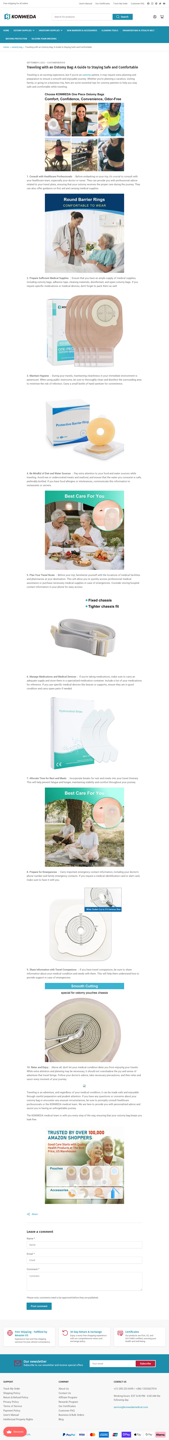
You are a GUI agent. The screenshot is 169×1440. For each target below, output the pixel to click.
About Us (64, 1388)
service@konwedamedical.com (131, 1407)
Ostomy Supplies (23, 30)
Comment (33, 1269)
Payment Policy (11, 1410)
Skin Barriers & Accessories (82, 30)
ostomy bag (17, 47)
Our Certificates (102, 3)
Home (6, 30)
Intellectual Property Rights (18, 1419)
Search (124, 16)
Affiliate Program (68, 1397)
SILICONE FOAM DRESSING (44, 38)
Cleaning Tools (109, 30)
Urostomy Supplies (49, 30)
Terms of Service (12, 1406)
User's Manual (85, 3)
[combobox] (92, 16)
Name (31, 1238)
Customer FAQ (137, 3)
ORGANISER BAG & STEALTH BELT (138, 30)
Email (31, 1253)
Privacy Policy (11, 1401)
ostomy (86, 74)
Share (35, 1214)
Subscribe (145, 1363)
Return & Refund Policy (15, 1397)
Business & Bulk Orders (71, 1414)
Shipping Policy (11, 1393)
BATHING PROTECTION (16, 38)
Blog (61, 1419)
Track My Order (120, 3)
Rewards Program (68, 1401)
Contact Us (65, 1393)
